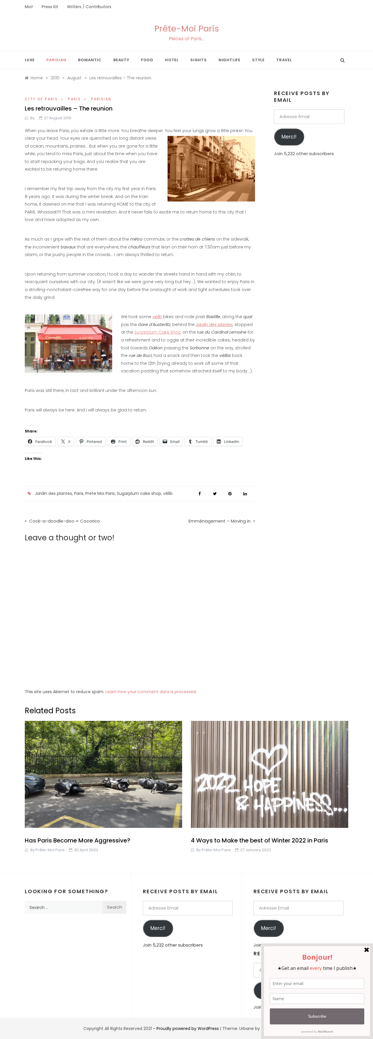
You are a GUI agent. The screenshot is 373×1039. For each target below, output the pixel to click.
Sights (198, 60)
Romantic (90, 60)
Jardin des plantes (53, 493)
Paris (74, 99)
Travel (284, 60)
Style (258, 60)
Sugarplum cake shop (139, 493)
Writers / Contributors (89, 7)
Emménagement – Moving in (220, 521)
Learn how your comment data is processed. (151, 692)
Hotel (172, 60)
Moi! (29, 7)
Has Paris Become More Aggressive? (77, 840)
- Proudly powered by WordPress (186, 1028)
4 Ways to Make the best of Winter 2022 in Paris (259, 840)
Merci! (288, 136)
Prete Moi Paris (100, 493)
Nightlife (229, 60)
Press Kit (50, 7)
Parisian (56, 60)
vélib (168, 493)
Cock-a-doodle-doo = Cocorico (64, 521)
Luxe (30, 60)
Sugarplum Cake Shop (157, 332)
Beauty (121, 60)
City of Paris (41, 99)
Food (147, 60)
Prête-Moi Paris (186, 28)
